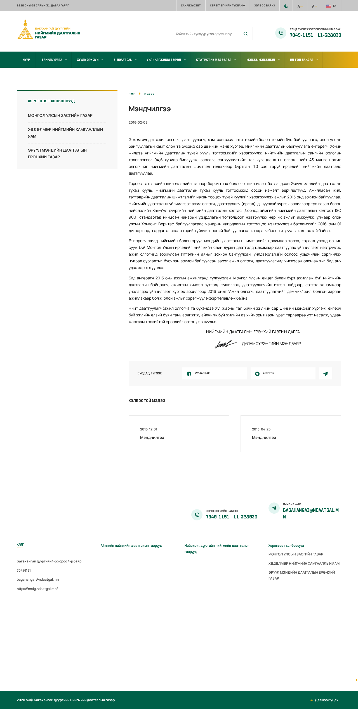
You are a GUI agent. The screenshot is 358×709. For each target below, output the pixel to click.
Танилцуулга (51, 60)
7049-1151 (302, 35)
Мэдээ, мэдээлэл (260, 60)
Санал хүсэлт (191, 5)
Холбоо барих (265, 5)
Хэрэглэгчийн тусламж (227, 5)
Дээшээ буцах (326, 700)
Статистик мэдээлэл (213, 60)
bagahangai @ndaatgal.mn (38, 579)
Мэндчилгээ (152, 437)
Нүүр (26, 60)
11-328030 (329, 35)
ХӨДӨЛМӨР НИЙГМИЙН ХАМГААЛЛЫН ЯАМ (304, 563)
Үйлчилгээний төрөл (164, 60)
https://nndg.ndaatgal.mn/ (37, 588)
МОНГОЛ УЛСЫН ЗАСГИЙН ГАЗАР (60, 115)
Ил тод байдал (301, 60)
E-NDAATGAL (123, 60)
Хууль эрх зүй (87, 60)
